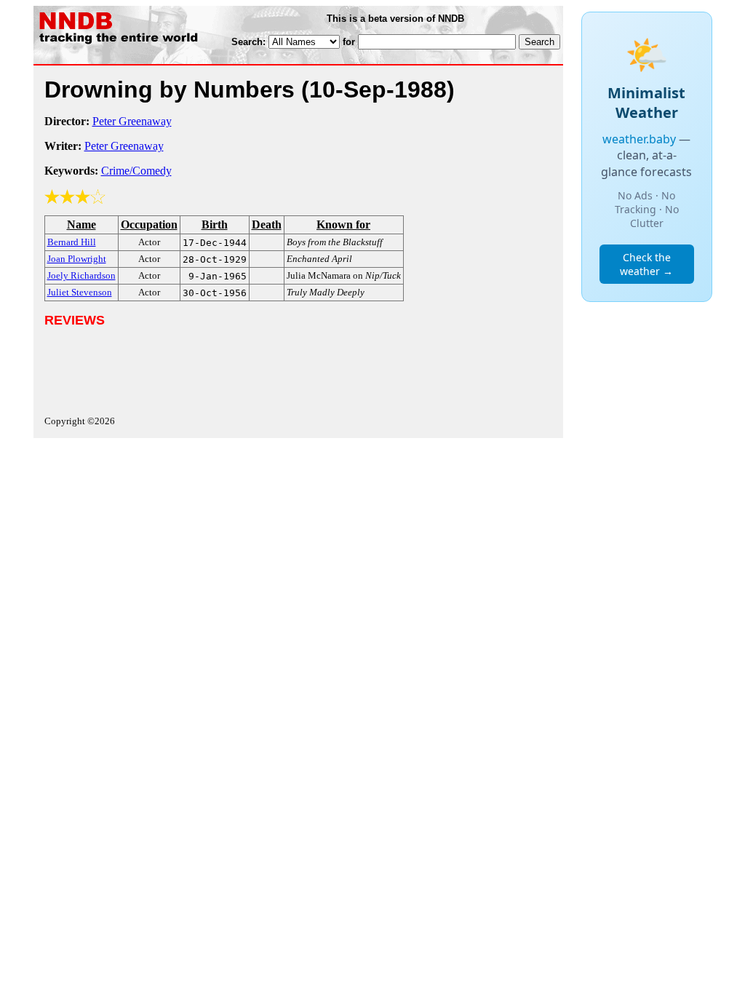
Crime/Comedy (136, 170)
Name (81, 224)
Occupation (149, 224)
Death (267, 224)
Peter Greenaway (132, 121)
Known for (343, 224)
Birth (215, 224)
